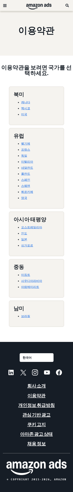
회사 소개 (36, 385)
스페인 (25, 180)
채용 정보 (36, 443)
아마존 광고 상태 (36, 434)
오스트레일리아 (31, 227)
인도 (24, 233)
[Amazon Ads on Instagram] (35, 373)
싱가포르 (27, 245)
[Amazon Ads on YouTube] (47, 373)
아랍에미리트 (30, 287)
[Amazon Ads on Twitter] (23, 373)
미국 (24, 114)
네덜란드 (27, 168)
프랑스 (25, 149)
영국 (24, 198)
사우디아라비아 (31, 281)
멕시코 (25, 108)
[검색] (67, 5)
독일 (24, 155)
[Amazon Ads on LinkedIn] (11, 373)
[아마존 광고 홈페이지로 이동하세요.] (36, 467)
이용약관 (36, 395)
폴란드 (25, 174)
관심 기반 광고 (36, 415)
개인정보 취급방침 (36, 405)
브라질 (25, 316)
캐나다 (25, 102)
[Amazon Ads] (35, 5)
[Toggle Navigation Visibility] (4, 5)
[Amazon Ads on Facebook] (59, 373)
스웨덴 (25, 186)
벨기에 (25, 143)
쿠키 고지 (36, 424)
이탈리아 (27, 161)
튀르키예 (27, 192)
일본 (24, 239)
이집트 (25, 275)
